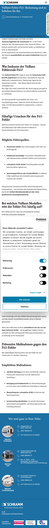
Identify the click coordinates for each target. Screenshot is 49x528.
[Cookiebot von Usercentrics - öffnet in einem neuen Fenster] (35, 219)
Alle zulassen (24, 300)
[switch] (42, 268)
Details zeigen (36, 293)
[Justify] (46, 2)
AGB (3, 512)
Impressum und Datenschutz (12, 514)
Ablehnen (25, 307)
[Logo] (10, 2)
